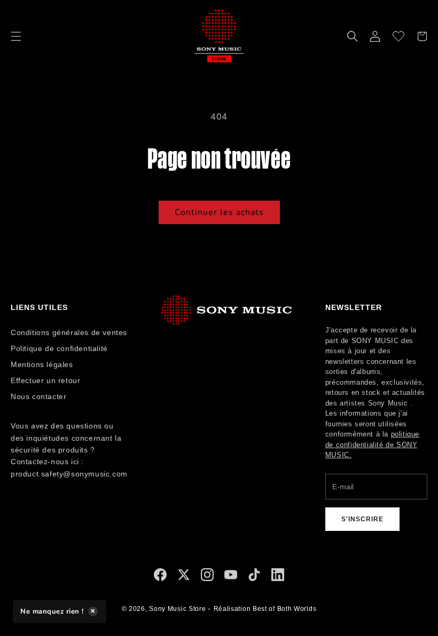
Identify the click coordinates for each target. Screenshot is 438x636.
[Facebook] (160, 577)
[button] (16, 36)
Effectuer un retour (45, 380)
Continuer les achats (219, 212)
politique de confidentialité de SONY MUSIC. (372, 444)
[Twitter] (183, 577)
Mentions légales (42, 364)
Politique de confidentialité (59, 348)
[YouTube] (230, 577)
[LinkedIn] (277, 577)
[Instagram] (207, 577)
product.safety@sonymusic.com (69, 474)
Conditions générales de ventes (69, 332)
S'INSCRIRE (362, 519)
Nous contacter (38, 396)
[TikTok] (254, 577)
